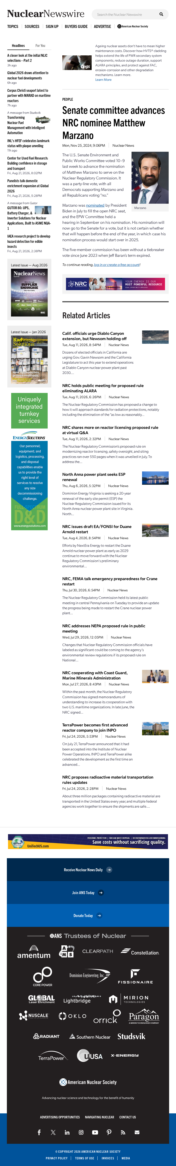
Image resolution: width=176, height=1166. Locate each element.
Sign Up (52, 26)
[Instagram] (81, 1132)
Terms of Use (84, 1158)
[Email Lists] (137, 1132)
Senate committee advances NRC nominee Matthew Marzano (113, 122)
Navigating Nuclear (99, 1117)
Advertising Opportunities (60, 1117)
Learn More (103, 79)
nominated (95, 205)
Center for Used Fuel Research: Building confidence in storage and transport (27, 163)
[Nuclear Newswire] (123, 1132)
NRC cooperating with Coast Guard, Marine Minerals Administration (95, 675)
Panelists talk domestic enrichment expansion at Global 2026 (28, 185)
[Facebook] (39, 1132)
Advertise (102, 26)
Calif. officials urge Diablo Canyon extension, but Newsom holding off (94, 335)
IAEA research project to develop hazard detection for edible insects (28, 241)
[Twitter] (53, 1132)
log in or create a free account (116, 264)
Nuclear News (123, 145)
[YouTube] (95, 1132)
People (67, 99)
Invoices (108, 1158)
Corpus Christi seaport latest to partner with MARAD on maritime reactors (29, 95)
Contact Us (127, 1117)
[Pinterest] (109, 1132)
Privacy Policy (57, 1158)
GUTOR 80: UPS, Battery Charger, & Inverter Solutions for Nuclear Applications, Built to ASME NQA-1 (29, 217)
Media (126, 1158)
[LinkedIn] (67, 1132)
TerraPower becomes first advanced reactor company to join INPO (95, 727)
